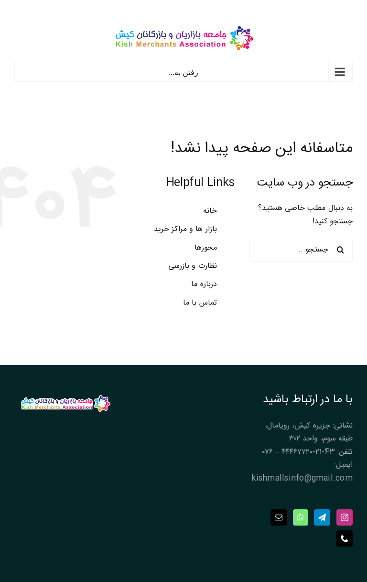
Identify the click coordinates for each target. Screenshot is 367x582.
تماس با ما (199, 302)
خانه (210, 211)
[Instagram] (344, 517)
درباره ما (203, 284)
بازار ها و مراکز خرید (185, 229)
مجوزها (205, 248)
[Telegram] (322, 517)
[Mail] (278, 517)
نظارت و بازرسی (192, 266)
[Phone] (344, 538)
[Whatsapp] (300, 517)
